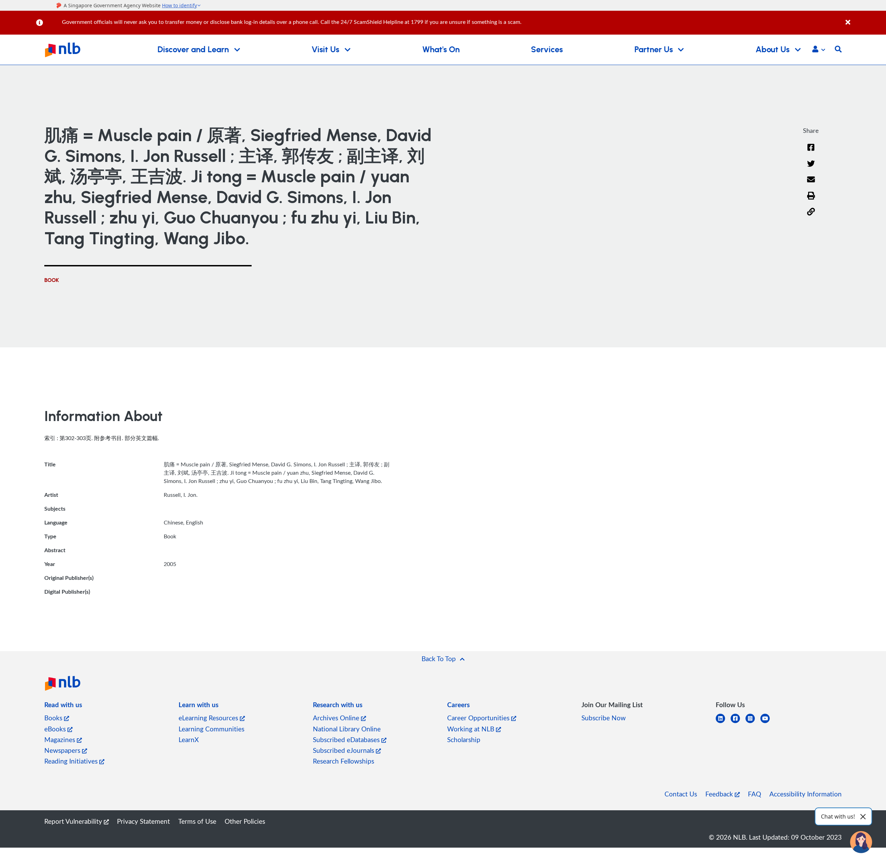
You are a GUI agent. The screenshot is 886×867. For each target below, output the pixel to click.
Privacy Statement (143, 821)
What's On (441, 50)
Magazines (60, 739)
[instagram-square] (752, 722)
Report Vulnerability (74, 821)
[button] (818, 50)
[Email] (811, 184)
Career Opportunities (479, 717)
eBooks (55, 728)
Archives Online (337, 717)
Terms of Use (197, 821)
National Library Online (347, 728)
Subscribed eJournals (344, 750)
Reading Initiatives (71, 761)
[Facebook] (811, 152)
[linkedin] (723, 722)
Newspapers (63, 750)
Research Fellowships (343, 761)
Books (54, 717)
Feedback (720, 793)
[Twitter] (811, 168)
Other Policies (245, 821)
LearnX (189, 739)
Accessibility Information (805, 793)
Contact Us (680, 793)
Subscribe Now (603, 717)
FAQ (754, 793)
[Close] (864, 18)
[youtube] (767, 722)
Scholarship (463, 739)
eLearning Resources (209, 717)
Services (547, 50)
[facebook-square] (738, 722)
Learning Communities (211, 728)
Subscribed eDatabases (347, 739)
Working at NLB (471, 728)
